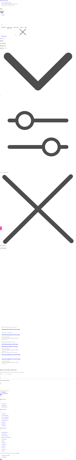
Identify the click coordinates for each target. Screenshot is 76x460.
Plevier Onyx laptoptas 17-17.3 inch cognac (11, 354)
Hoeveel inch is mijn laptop (6, 437)
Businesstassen (16, 27)
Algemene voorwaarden (6, 455)
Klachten (3, 447)
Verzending (4, 444)
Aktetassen (3, 422)
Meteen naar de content (4, 0)
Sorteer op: (3, 45)
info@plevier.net (5, 393)
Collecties (21, 27)
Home (1, 38)
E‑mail (9, 374)
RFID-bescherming (5, 435)
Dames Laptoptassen (5, 417)
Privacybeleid (4, 457)
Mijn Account (4, 403)
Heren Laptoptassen (5, 418)
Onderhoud (3, 442)
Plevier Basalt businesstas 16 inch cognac (11, 329)
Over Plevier (4, 413)
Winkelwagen (4, 405)
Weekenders (4, 425)
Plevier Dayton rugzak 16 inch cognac (10, 344)
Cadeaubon (4, 449)
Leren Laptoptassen (5, 415)
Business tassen (4, 420)
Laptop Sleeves (8, 28)
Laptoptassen (3, 27)
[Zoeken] (38, 32)
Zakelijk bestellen (5, 432)
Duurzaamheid (4, 434)
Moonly (18, 453)
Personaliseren (4, 439)
